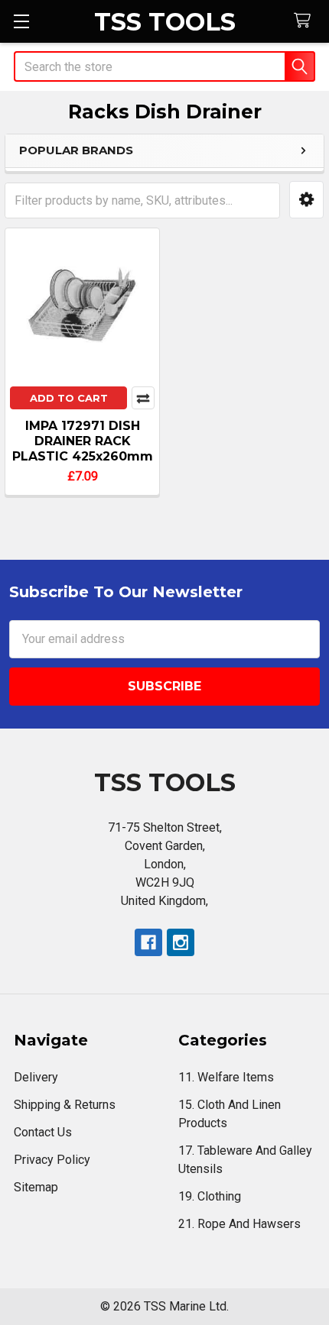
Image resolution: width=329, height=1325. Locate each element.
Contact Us (43, 1132)
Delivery (36, 1077)
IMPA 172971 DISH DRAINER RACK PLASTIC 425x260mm (82, 441)
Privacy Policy (52, 1159)
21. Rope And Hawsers (239, 1224)
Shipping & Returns (65, 1104)
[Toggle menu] (21, 21)
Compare (143, 397)
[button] (306, 199)
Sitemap (36, 1187)
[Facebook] (148, 942)
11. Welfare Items (226, 1077)
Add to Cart (69, 398)
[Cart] (305, 21)
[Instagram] (180, 942)
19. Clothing (209, 1196)
